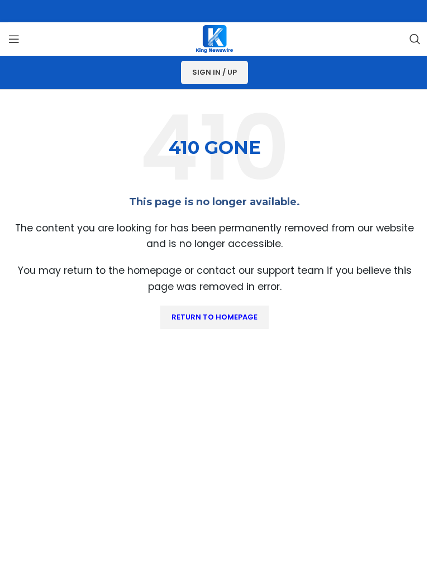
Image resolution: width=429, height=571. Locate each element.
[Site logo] (214, 38)
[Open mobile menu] (14, 39)
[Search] (415, 39)
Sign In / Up (214, 72)
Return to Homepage (214, 317)
